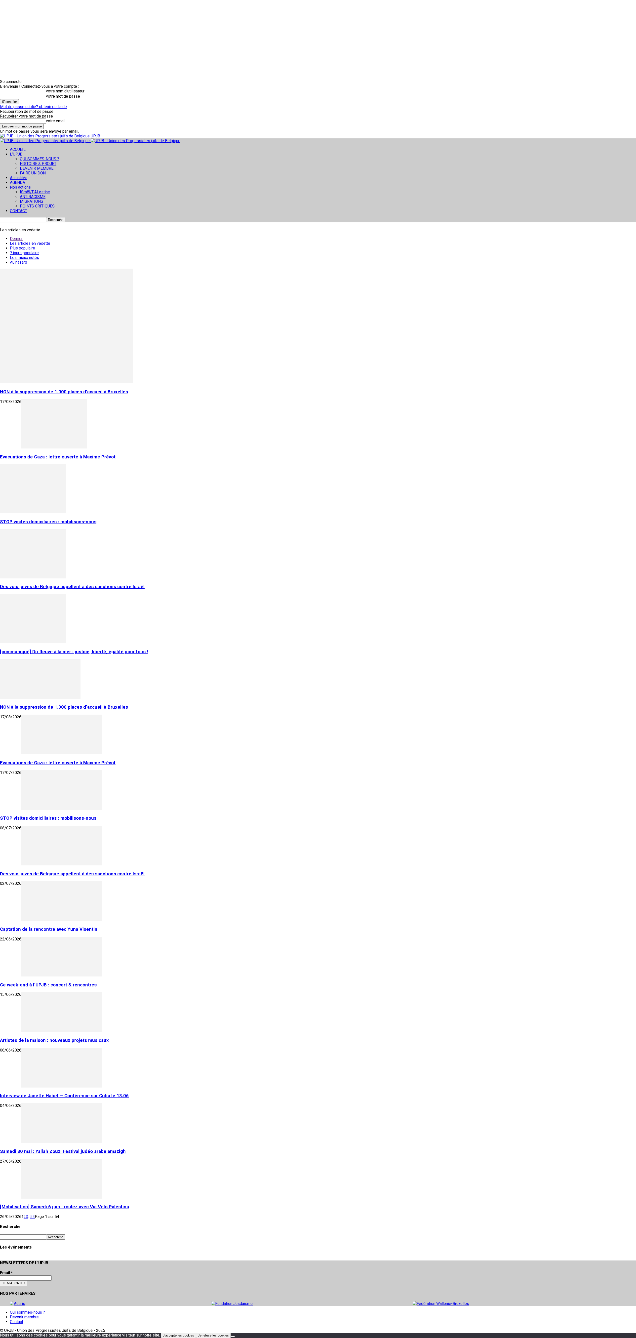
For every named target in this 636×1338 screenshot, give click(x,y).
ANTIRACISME (32, 196)
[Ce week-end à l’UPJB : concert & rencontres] (61, 975)
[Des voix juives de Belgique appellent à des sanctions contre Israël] (33, 577)
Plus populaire (22, 248)
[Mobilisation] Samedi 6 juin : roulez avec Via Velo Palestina (64, 1207)
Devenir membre (24, 1317)
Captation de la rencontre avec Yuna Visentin (48, 929)
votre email (55, 121)
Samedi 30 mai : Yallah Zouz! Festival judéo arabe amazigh (63, 1151)
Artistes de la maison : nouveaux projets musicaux (54, 1040)
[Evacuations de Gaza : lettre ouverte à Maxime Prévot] (54, 447)
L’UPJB (16, 154)
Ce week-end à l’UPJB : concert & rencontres (48, 985)
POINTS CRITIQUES (37, 206)
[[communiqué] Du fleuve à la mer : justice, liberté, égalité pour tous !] (33, 642)
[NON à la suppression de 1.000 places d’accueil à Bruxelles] (66, 382)
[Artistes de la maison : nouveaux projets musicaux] (61, 1030)
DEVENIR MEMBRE (36, 168)
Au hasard (18, 262)
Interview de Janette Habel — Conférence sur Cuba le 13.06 (64, 1095)
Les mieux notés (24, 257)
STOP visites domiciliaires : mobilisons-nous (48, 522)
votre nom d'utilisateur (65, 91)
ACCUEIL (18, 149)
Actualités (18, 177)
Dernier (16, 238)
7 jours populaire (24, 252)
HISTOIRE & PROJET (38, 163)
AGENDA (17, 182)
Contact (16, 1321)
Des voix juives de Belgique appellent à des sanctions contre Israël (72, 586)
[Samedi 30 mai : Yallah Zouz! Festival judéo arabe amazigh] (61, 1141)
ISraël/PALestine (35, 192)
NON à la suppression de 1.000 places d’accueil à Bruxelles (64, 392)
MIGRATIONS (31, 201)
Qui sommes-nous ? (27, 1312)
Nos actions (20, 187)
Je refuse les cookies (213, 1335)
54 (32, 1216)
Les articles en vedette (30, 243)
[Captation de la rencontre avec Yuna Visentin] (61, 919)
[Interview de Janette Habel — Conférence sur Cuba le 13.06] (61, 1086)
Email (6, 1272)
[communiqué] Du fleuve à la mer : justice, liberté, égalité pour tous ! (74, 651)
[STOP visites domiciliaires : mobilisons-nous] (33, 512)
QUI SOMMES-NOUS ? (39, 159)
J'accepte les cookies (178, 1335)
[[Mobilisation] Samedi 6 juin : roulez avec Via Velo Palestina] (61, 1197)
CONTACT (18, 210)
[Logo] (45, 140)
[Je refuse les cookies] (233, 1336)
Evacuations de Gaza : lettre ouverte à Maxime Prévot (58, 457)
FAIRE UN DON (33, 173)
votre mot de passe (63, 96)
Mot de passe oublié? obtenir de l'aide (33, 106)
